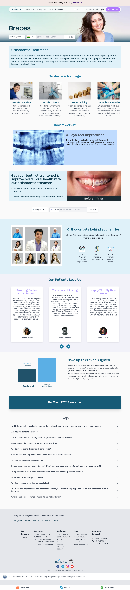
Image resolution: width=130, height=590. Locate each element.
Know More (77, 3)
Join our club (113, 9)
